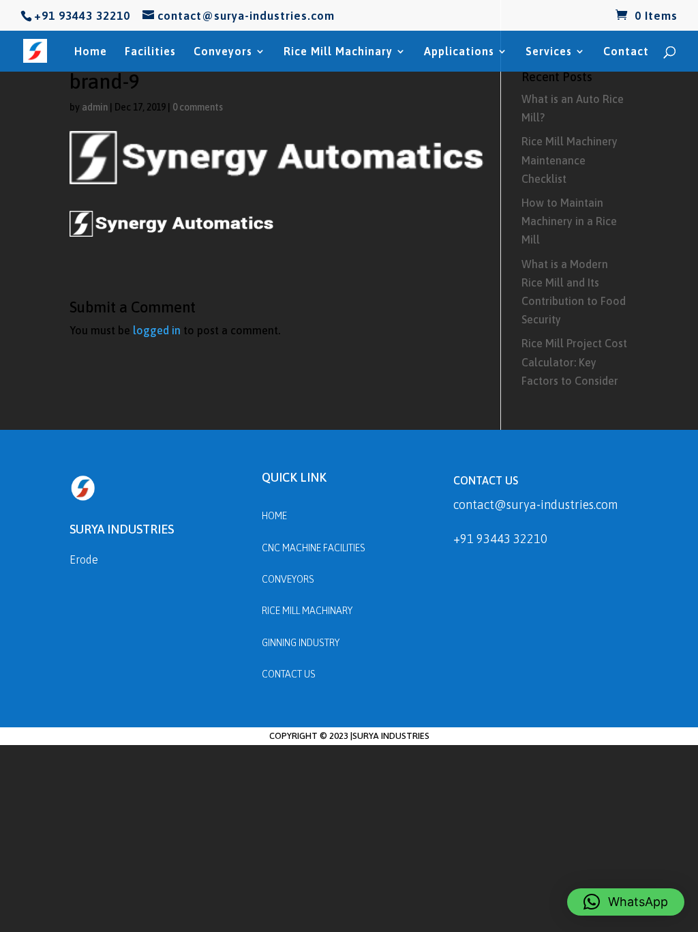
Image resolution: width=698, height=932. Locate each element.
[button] (625, 902)
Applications (459, 51)
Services (549, 51)
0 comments (197, 107)
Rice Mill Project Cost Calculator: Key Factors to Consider (574, 361)
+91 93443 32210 (500, 538)
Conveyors (223, 51)
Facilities (150, 51)
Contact (626, 51)
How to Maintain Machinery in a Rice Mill (569, 221)
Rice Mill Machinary (338, 51)
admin (95, 107)
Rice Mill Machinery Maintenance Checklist (569, 159)
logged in (157, 330)
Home (90, 51)
